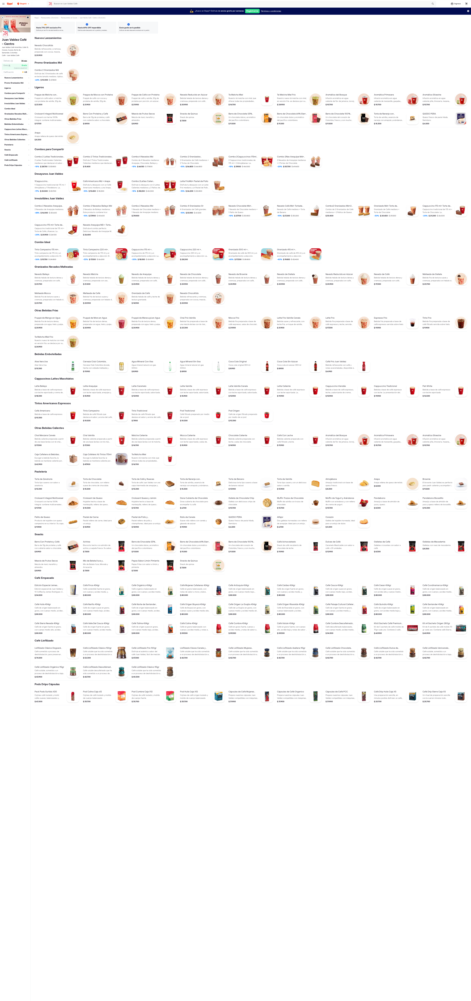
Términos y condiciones (271, 11)
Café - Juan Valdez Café (10, 55)
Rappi (37, 18)
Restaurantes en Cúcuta (69, 18)
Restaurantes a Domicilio (50, 18)
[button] (23, 4)
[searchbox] (241, 4)
